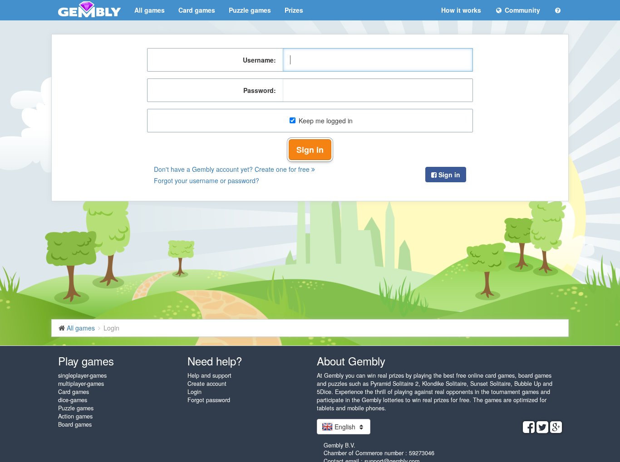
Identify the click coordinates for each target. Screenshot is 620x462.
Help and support (209, 375)
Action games (75, 416)
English (345, 426)
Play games (86, 361)
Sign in (310, 150)
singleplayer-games (82, 375)
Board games (75, 424)
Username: (259, 59)
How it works (461, 10)
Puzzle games (250, 10)
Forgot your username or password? (206, 180)
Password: (259, 90)
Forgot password (208, 400)
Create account (206, 383)
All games (149, 10)
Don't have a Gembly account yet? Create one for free (232, 169)
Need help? (214, 361)
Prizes (294, 10)
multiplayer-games (81, 383)
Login (194, 392)
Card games (196, 10)
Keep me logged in (326, 120)
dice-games (72, 400)
